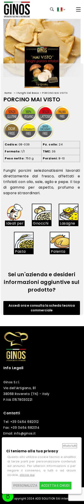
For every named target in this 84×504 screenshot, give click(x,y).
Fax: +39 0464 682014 (21, 427)
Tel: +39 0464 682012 (21, 421)
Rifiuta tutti (70, 446)
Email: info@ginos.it (19, 433)
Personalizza (25, 485)
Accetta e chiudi (55, 485)
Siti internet (64, 498)
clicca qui (27, 475)
